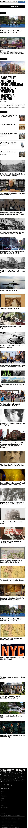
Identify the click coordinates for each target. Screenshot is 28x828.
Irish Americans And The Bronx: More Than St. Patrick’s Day (12, 736)
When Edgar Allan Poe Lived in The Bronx (12, 465)
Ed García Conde (3, 33)
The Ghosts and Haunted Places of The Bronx (11, 522)
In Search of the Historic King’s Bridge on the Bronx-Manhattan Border (12, 174)
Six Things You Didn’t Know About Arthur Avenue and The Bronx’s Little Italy (12, 233)
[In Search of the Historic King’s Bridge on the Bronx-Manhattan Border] (12, 166)
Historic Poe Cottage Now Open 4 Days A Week (12, 716)
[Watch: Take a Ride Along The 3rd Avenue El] (12, 263)
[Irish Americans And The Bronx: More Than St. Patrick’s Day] (12, 727)
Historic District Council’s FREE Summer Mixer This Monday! (12, 658)
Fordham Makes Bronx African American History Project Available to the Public (12, 503)
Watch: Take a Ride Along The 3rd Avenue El (12, 271)
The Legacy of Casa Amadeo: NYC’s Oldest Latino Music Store (12, 194)
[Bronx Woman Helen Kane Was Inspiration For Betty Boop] (12, 415)
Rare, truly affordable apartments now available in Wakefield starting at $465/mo (11, 88)
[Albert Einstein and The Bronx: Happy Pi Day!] (12, 377)
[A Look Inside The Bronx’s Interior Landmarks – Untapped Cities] (22, 154)
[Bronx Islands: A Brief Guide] (12, 282)
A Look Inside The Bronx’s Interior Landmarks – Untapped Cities (8, 152)
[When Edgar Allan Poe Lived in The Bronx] (12, 457)
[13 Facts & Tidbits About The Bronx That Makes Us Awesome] (22, 118)
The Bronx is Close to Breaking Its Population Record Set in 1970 (10, 404)
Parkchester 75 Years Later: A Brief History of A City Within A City (10, 31)
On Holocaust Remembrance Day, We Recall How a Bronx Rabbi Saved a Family (12, 213)
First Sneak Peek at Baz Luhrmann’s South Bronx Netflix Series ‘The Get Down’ (12, 483)
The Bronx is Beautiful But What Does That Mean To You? (11, 542)
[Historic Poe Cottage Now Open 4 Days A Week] (12, 708)
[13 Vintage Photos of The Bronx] (22, 127)
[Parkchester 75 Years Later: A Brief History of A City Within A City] (12, 22)
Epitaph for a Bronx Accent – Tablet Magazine (11, 327)
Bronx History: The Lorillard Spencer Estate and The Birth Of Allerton (11, 561)
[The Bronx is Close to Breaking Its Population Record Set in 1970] (12, 396)
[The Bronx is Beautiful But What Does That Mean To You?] (12, 533)
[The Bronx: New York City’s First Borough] (12, 572)
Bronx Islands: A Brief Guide (8, 290)
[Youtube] (8, 785)
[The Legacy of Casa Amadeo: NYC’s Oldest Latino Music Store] (12, 185)
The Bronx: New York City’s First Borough (12, 580)
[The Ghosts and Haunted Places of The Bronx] (12, 514)
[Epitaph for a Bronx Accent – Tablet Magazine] (12, 318)
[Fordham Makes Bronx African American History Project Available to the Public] (12, 494)
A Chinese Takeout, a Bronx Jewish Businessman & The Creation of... (8, 143)
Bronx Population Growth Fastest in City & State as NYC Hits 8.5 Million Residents (12, 366)
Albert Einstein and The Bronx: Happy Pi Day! (12, 385)
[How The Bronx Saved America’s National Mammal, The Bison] (12, 338)
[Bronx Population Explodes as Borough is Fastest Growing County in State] (12, 243)
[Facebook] (1, 785)
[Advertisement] (14, 754)
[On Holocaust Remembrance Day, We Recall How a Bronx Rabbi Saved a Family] (12, 205)
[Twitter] (4, 785)
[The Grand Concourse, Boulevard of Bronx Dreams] (12, 669)
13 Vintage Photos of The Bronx (7, 124)
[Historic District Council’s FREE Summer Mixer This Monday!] (12, 650)
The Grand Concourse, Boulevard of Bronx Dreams (12, 677)
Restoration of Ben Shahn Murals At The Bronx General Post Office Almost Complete (12, 599)
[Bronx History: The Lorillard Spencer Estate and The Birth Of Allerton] (12, 553)
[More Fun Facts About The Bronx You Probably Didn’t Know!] (12, 630)
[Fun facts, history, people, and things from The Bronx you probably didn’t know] (12, 43)
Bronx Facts (2, 29)
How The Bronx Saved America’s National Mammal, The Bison (12, 346)
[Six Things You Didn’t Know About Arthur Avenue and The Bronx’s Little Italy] (12, 224)
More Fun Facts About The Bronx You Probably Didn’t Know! (11, 639)
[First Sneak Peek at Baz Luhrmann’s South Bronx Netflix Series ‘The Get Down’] (12, 475)
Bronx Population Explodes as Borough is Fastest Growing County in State (12, 252)
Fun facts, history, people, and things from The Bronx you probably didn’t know (12, 52)
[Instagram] (11, 785)
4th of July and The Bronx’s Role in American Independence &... (8, 134)
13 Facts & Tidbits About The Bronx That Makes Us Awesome (8, 115)
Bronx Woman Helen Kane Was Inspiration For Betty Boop (12, 424)
